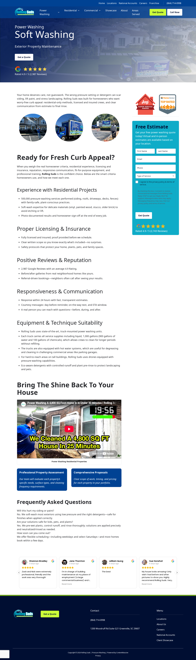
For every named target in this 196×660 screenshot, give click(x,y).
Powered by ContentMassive (117, 652)
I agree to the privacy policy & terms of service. (157, 183)
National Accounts (128, 3)
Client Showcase (165, 640)
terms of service (158, 203)
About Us (161, 624)
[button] (177, 573)
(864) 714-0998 (174, 3)
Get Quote (157, 12)
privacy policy (143, 203)
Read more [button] (67, 584)
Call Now (174, 12)
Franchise (154, 3)
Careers (143, 3)
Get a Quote (24, 57)
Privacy (98, 656)
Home (102, 3)
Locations (112, 3)
